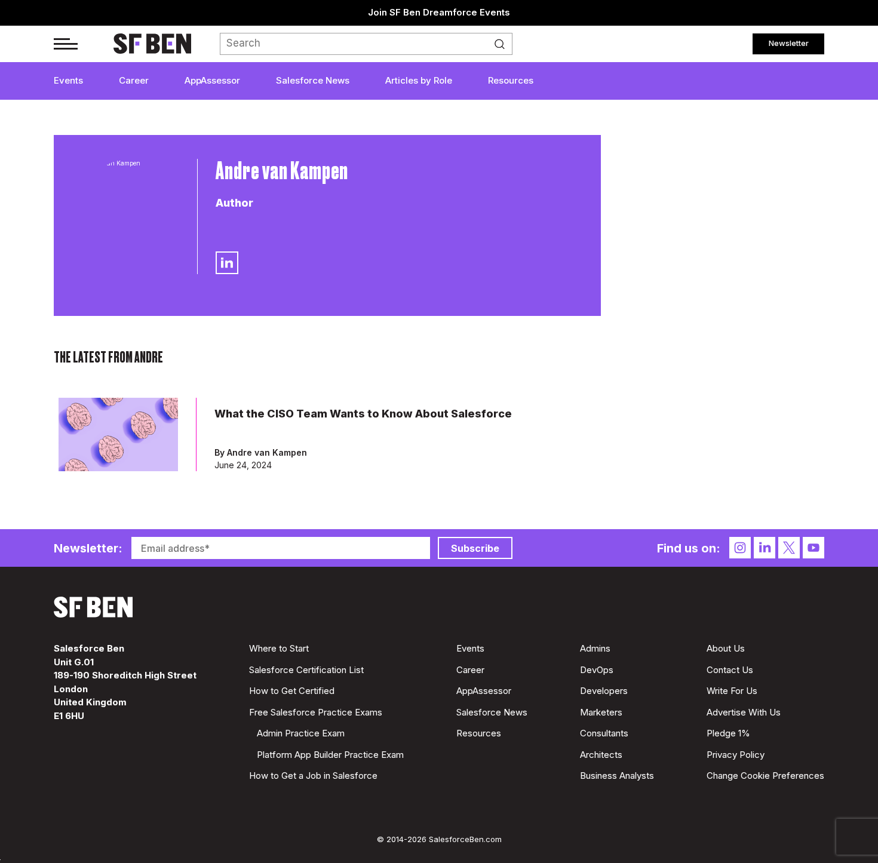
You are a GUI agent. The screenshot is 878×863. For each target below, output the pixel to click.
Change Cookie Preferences (765, 775)
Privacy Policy (736, 754)
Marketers (601, 712)
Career (134, 80)
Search (503, 44)
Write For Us (732, 690)
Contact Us (730, 669)
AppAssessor (212, 80)
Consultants (604, 733)
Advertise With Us (744, 712)
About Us (726, 648)
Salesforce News (312, 80)
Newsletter (789, 43)
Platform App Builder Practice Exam (330, 754)
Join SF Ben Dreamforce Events (439, 12)
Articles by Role (418, 80)
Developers (604, 690)
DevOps (596, 669)
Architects (601, 754)
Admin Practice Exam (301, 733)
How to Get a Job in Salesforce (313, 775)
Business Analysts (617, 775)
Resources (510, 80)
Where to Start (279, 648)
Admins (595, 648)
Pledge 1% (728, 733)
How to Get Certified (291, 690)
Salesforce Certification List (306, 669)
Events (68, 80)
